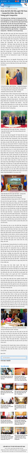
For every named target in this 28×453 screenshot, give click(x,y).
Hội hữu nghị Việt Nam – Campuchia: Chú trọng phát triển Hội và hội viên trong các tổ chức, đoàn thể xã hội (21, 378)
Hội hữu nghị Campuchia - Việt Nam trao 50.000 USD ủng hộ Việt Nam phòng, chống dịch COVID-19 (20, 422)
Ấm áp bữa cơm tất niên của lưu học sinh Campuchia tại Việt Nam (7, 377)
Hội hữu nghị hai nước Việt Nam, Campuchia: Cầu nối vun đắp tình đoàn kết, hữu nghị (20, 407)
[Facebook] (22, 1)
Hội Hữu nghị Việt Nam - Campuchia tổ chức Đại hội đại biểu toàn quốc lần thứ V (7, 421)
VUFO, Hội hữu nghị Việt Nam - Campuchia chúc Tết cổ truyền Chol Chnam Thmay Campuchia (21, 437)
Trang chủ (2, 8)
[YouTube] (26, 1)
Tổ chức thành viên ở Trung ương (11, 8)
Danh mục (4, 1)
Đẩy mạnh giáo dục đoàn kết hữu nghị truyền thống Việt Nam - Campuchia (21, 393)
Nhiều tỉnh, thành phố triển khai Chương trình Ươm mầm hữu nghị (7, 393)
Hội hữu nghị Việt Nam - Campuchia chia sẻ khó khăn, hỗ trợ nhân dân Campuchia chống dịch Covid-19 (7, 437)
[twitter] (24, 1)
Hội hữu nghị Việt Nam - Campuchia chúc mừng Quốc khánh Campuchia (7, 406)
